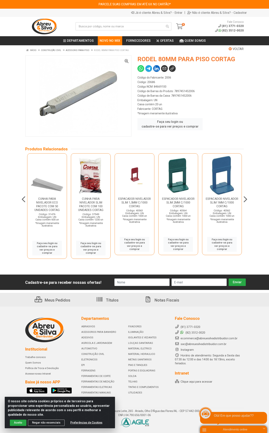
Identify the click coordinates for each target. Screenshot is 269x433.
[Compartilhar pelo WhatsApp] (140, 68)
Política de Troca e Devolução (42, 368)
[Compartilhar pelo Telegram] (148, 68)
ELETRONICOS (89, 359)
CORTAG (157, 108)
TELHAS (132, 381)
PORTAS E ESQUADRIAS (141, 370)
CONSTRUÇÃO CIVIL (92, 354)
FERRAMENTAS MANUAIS (96, 392)
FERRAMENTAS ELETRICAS (96, 387)
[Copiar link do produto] (172, 68)
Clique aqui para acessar (196, 381)
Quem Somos (33, 362)
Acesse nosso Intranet (38, 373)
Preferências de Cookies (86, 422)
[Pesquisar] (167, 26)
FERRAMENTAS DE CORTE (96, 376)
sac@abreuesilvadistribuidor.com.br (203, 344)
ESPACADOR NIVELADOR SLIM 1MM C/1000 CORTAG (222, 202)
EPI (83, 365)
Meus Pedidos (57, 300)
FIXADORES (135, 326)
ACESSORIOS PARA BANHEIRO (98, 331)
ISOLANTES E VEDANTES (142, 337)
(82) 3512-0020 (233, 30)
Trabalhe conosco (35, 357)
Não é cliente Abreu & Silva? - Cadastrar (219, 12)
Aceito (18, 422)
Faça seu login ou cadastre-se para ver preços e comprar (170, 124)
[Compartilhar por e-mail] (164, 68)
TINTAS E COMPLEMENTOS (143, 387)
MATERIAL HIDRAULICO (141, 354)
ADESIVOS (87, 337)
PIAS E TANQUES (137, 365)
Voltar (238, 49)
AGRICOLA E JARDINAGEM (96, 342)
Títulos (112, 300)
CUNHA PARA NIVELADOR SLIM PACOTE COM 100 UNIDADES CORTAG (90, 204)
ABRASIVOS (88, 326)
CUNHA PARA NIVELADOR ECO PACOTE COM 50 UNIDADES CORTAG (47, 204)
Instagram (187, 350)
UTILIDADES (135, 392)
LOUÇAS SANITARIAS (140, 342)
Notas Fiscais (166, 300)
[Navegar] (23, 199)
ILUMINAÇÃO (136, 331)
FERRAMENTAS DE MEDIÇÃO (97, 381)
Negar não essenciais (46, 422)
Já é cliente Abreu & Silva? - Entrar (158, 12)
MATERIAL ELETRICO (140, 348)
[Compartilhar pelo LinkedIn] (156, 68)
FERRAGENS (88, 370)
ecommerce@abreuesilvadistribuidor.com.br (209, 338)
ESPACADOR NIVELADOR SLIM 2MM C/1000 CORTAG (178, 202)
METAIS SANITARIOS (140, 359)
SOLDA (132, 376)
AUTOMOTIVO (89, 348)
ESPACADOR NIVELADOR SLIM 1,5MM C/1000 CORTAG (134, 202)
